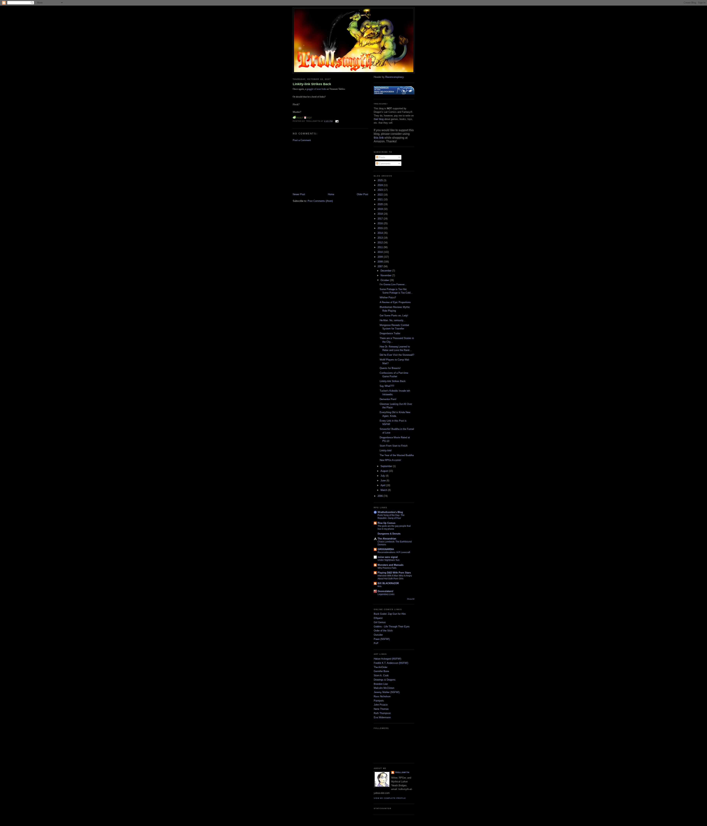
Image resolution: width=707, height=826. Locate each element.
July (383, 475)
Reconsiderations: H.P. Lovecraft (394, 552)
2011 (381, 247)
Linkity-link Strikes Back (312, 84)
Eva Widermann (382, 717)
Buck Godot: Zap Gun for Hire (390, 613)
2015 (381, 228)
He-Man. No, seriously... (392, 320)
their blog (379, 119)
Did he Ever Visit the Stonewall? (397, 355)
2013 (381, 237)
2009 (381, 256)
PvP (376, 643)
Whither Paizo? (388, 297)
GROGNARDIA (386, 549)
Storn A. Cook (381, 675)
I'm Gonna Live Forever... (393, 284)
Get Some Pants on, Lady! (394, 315)
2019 (381, 209)
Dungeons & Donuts (389, 533)
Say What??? (387, 386)
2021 (381, 199)
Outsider (378, 634)
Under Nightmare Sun (389, 560)
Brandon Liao (381, 684)
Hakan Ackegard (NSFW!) (387, 658)
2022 (381, 194)
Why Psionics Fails (387, 568)
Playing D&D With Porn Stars (394, 572)
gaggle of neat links (316, 89)
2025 (381, 180)
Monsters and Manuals (390, 565)
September (387, 466)
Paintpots (379, 700)
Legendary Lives (386, 594)
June (383, 480)
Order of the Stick (383, 630)
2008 (381, 261)
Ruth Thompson (382, 713)
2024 (381, 185)
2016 (381, 223)
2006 (381, 496)
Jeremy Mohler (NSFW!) (387, 692)
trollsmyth (402, 772)
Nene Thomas (381, 709)
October (385, 280)
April (383, 485)
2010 (381, 252)
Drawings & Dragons (384, 679)
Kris (379, 586)
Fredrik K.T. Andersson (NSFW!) (391, 663)
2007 (381, 266)
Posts (381, 157)
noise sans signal (388, 557)
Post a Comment (302, 140)
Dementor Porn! (388, 399)
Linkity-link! (386, 450)
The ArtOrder (380, 667)
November (386, 275)
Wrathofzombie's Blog (390, 512)
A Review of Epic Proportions (395, 302)
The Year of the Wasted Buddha (397, 455)
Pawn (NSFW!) (382, 639)
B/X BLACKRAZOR (388, 583)
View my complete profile (390, 798)
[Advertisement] (320, 167)
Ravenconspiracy (394, 77)
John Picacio (381, 704)
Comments (384, 163)
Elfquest (378, 618)
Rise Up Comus (386, 523)
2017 (381, 218)
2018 (381, 213)
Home (331, 194)
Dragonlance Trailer (390, 333)
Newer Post (299, 194)
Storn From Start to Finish (393, 445)
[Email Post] (336, 121)
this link (379, 137)
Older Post (362, 194)
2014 (381, 233)
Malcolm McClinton (384, 688)
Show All (410, 599)
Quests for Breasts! (390, 368)
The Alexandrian (387, 538)
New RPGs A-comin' (390, 460)
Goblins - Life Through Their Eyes (392, 626)
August (385, 471)
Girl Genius (380, 622)
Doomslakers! (385, 591)
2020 (381, 204)
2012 (381, 242)
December (386, 270)
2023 (381, 190)
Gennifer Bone (381, 671)
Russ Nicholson (382, 696)
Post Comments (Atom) (320, 201)
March (384, 490)
